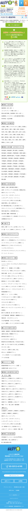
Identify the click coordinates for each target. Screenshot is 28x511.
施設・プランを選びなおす (14, 25)
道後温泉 (3, 155)
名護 (13, 132)
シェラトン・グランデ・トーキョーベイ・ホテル (13, 284)
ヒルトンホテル (14, 237)
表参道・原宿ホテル (6, 389)
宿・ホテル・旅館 (6, 375)
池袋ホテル (18, 383)
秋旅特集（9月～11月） (16, 113)
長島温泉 (10, 171)
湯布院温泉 (4, 158)
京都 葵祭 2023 (14, 211)
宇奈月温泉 (22, 174)
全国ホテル (4, 378)
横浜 (20, 126)
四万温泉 (15, 161)
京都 (2, 129)
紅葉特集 (3, 116)
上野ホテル (11, 394)
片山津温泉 (4, 171)
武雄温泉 (3, 166)
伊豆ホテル (4, 396)
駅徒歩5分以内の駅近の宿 (7, 342)
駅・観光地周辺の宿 (6, 205)
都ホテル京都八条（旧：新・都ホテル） (11, 313)
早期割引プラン (13, 334)
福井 (20, 140)
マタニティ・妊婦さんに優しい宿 (9, 349)
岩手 (17, 132)
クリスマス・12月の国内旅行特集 (15, 116)
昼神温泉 (9, 161)
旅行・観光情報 (15, 404)
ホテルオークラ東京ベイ (18, 286)
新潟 (18, 137)
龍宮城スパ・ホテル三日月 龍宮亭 (10, 281)
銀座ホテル (4, 386)
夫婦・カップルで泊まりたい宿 (9, 344)
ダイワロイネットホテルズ (8, 250)
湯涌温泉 (16, 174)
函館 (14, 134)
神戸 (2, 134)
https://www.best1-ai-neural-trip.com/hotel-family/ (14, 471)
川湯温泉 (21, 163)
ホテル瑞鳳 (16, 268)
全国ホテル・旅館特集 (6, 402)
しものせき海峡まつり (6, 216)
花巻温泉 (15, 163)
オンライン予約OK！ (22, 11)
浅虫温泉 (23, 169)
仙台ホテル (4, 394)
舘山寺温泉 (4, 174)
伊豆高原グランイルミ (6, 437)
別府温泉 (10, 158)
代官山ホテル (4, 391)
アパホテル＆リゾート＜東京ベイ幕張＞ (11, 297)
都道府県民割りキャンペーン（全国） (10, 365)
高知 (21, 137)
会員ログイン (7, 481)
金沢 (20, 132)
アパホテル (22, 240)
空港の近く (14, 203)
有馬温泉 (9, 153)
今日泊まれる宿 (19, 342)
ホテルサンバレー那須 (6, 270)
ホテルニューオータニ (16, 276)
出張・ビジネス (5, 190)
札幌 (2, 132)
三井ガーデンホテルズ (15, 245)
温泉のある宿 (4, 334)
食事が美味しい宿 (5, 203)
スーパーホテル (5, 243)
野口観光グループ (13, 240)
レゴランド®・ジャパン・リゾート (9, 198)
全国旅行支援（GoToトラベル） (9, 368)
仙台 (11, 134)
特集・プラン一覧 (5, 404)
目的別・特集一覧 (18, 429)
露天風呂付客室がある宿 (18, 331)
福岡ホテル (11, 399)
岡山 (22, 134)
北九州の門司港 (17, 437)
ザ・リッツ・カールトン (7, 253)
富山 (6, 140)
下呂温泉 (17, 155)
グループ (21, 227)
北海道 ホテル (11, 378)
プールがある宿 (5, 357)
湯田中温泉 (4, 169)
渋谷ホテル (22, 389)
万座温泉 (3, 163)
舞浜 (2, 137)
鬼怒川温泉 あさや (6, 273)
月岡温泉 (10, 174)
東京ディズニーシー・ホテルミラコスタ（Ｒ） (12, 289)
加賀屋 (3, 310)
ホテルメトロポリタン (6, 278)
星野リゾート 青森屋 (6, 268)
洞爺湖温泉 (11, 169)
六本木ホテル (11, 386)
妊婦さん (12, 229)
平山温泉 (22, 176)
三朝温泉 (3, 161)
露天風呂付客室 (13, 187)
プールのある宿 (14, 190)
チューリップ (11, 208)
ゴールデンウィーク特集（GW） (9, 110)
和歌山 (3, 142)
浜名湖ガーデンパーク (19, 216)
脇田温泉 (16, 176)
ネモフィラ (4, 208)
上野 (12, 142)
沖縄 (7, 126)
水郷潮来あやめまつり (6, 219)
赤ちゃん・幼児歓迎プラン (8, 352)
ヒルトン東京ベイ (5, 286)
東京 (11, 129)
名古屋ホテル (18, 396)
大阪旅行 (22, 410)
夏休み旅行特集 (5, 113)
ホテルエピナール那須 (19, 270)
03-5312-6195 (15, 466)
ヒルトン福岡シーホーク (7, 323)
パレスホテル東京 (17, 273)
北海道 (3, 126)
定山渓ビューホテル (6, 261)
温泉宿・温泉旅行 (5, 331)
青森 (17, 140)
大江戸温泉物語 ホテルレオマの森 (10, 320)
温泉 (7, 187)
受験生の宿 (22, 190)
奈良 (18, 129)
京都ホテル (19, 391)
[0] (25, 17)
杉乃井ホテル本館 (19, 323)
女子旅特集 (21, 344)
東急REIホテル (5, 245)
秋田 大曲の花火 (5, 211)
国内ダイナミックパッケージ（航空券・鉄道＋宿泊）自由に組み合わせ (14, 502)
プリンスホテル (5, 237)
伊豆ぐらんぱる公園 (15, 200)
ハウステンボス (13, 126)
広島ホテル (4, 399)
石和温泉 (21, 161)
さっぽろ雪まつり (17, 205)
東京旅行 (10, 410)
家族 (2, 227)
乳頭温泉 (17, 169)
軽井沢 (6, 129)
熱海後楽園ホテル (5, 292)
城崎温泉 (22, 158)
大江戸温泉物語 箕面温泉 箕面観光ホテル (12, 315)
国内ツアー (4, 407)
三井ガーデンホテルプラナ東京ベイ (10, 305)
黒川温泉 (15, 150)
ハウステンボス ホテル (14, 381)
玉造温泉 (21, 150)
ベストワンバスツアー (14, 498)
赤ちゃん (18, 229)
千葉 (2, 140)
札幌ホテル (19, 378)
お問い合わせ (11, 490)
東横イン (20, 243)
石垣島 (23, 126)
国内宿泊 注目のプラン (7, 336)
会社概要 (17, 490)
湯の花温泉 (21, 166)
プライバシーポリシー (8, 487)
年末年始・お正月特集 (6, 118)
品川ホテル (15, 389)
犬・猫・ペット (5, 229)
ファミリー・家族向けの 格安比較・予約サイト (6, 10)
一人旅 (23, 229)
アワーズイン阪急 (5, 276)
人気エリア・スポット (19, 402)
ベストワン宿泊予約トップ (14, 495)
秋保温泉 (23, 155)
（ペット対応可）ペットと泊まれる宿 (10, 355)
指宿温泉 (9, 166)
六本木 (7, 142)
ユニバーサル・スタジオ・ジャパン (10, 195)
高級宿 (3, 187)
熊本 (14, 137)
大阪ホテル (12, 391)
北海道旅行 (4, 410)
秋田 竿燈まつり (20, 208)
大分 (13, 140)
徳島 (10, 140)
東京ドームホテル (18, 278)
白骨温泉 (9, 163)
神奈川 (6, 134)
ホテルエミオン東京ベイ (7, 302)
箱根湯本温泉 (10, 155)
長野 (24, 140)
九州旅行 (3, 413)
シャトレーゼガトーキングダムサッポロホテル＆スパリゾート (14, 264)
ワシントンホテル (20, 250)
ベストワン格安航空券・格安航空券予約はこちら (14, 506)
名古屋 (18, 134)
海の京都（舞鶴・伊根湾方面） (9, 213)
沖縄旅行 (9, 413)
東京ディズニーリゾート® (7, 192)
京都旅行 (16, 410)
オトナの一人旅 (5, 347)
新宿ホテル (11, 383)
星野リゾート (4, 240)
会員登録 (20, 481)
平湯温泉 (15, 166)
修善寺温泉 (16, 171)
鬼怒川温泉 (22, 153)
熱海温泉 (9, 150)
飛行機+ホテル (16, 426)
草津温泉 (3, 150)
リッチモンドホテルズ (6, 248)
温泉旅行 (15, 413)
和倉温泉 (16, 158)
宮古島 (22, 129)
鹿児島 (6, 137)
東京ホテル (4, 383)
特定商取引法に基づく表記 (19, 487)
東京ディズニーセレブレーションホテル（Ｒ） (12, 307)
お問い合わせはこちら (14, 475)
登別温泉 (3, 153)
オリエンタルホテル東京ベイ (8, 299)
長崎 (11, 137)
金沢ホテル (11, 396)
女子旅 (15, 227)
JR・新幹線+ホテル (6, 426)
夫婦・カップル (9, 227)
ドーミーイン (13, 243)
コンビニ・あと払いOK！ (21, 13)
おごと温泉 (4, 176)
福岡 (10, 132)
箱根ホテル (18, 394)
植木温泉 (10, 176)
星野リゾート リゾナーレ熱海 (9, 294)
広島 (24, 132)
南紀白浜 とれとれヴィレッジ (9, 318)
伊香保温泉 (15, 153)
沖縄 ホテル (4, 381)
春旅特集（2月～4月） (7, 108)
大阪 (6, 132)
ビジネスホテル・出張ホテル (8, 339)
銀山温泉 (3, 179)
